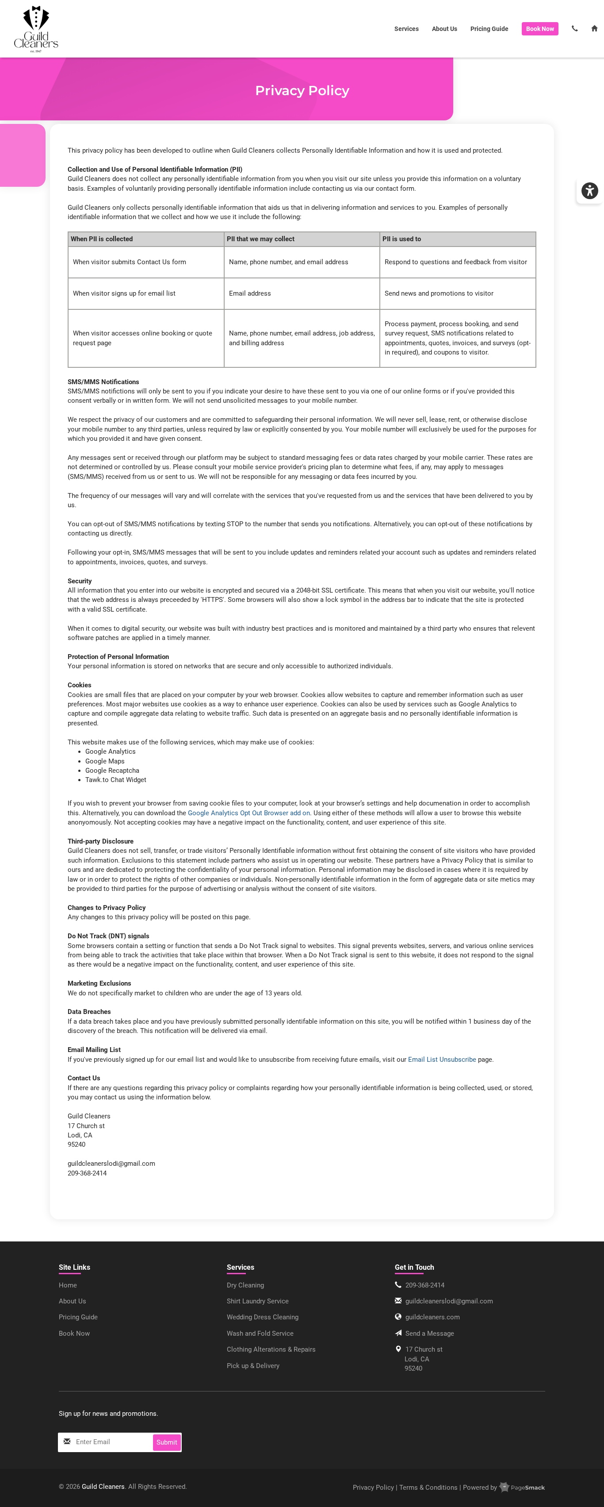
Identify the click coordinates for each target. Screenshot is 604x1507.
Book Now (74, 1333)
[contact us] (575, 29)
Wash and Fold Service (260, 1333)
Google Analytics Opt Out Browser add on (249, 813)
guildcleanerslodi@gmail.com (449, 1301)
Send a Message (429, 1333)
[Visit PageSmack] (522, 1488)
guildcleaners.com (432, 1317)
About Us (444, 28)
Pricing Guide (489, 28)
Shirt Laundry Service (258, 1301)
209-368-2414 (424, 1285)
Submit (167, 1442)
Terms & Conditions (428, 1488)
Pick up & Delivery (253, 1366)
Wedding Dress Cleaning (262, 1317)
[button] (590, 190)
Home (68, 1285)
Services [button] (406, 28)
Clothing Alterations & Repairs (271, 1349)
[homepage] (36, 29)
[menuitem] (36, 29)
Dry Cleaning (245, 1285)
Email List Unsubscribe (442, 1060)
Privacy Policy (374, 1488)
